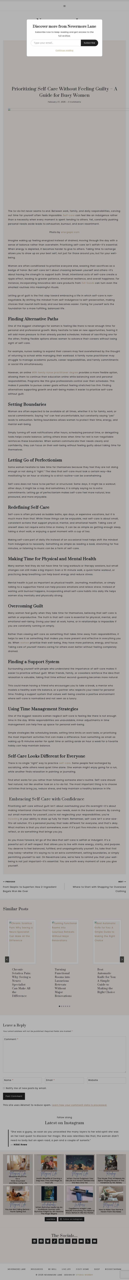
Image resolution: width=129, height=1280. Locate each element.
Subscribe (89, 42)
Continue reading (64, 50)
